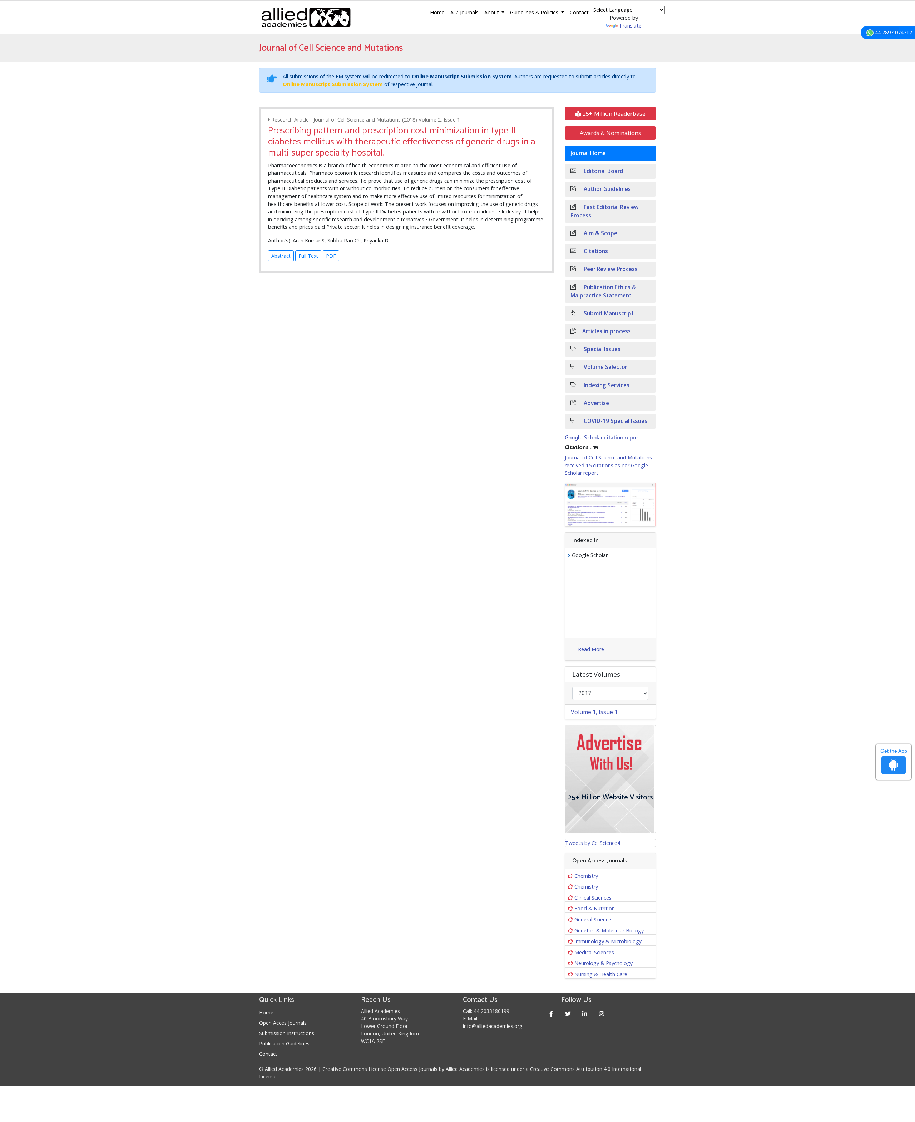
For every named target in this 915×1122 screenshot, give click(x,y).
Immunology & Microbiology (608, 941)
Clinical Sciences (593, 897)
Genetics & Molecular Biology (609, 930)
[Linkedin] (585, 1013)
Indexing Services (605, 385)
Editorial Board (602, 171)
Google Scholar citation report (602, 438)
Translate (630, 25)
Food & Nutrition (594, 908)
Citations (595, 251)
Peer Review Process (610, 269)
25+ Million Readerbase (613, 114)
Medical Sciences (594, 952)
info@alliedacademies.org (492, 1026)
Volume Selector (604, 367)
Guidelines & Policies (535, 12)
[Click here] (610, 504)
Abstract (281, 255)
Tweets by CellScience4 (592, 843)
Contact (579, 12)
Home (437, 12)
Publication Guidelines (284, 1043)
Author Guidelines (606, 189)
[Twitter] (568, 1013)
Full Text (308, 255)
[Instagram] (601, 1013)
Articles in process (606, 331)
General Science (592, 919)
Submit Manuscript (608, 313)
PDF (331, 255)
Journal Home (588, 153)
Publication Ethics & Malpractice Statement (603, 291)
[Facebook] (551, 1013)
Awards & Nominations (610, 133)
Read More (591, 649)
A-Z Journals (464, 12)
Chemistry (586, 875)
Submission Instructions (286, 1033)
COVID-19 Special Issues (614, 421)
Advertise (595, 403)
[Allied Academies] (306, 17)
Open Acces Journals (283, 1022)
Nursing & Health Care (600, 974)
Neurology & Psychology (603, 963)
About (492, 12)
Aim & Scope (599, 233)
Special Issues (601, 349)
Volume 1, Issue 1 (594, 712)
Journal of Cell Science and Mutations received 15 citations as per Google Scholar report (608, 465)
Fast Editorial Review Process (604, 211)
